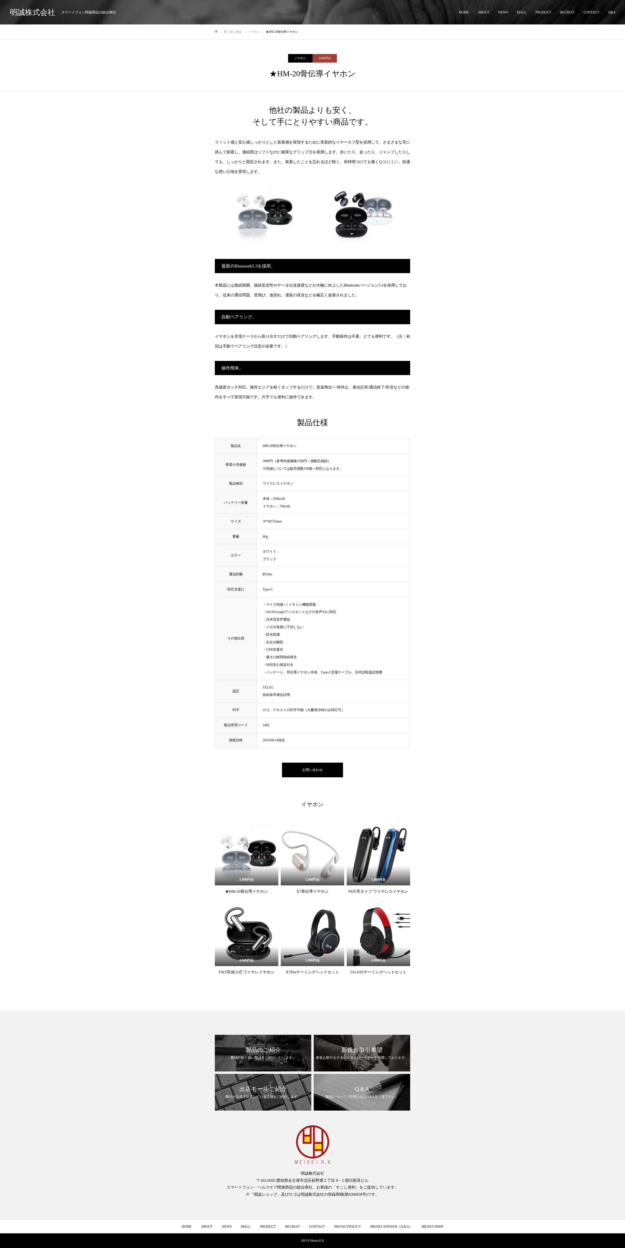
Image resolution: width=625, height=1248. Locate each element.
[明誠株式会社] (312, 1144)
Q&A (612, 12)
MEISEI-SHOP (432, 1226)
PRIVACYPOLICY (347, 1226)
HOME (464, 12)
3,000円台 (325, 58)
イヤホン (300, 58)
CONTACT (591, 12)
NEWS (503, 12)
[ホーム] (216, 31)
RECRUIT (567, 12)
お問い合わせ (312, 770)
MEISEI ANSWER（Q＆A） (391, 1226)
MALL (522, 12)
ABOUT (484, 12)
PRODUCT (543, 12)
